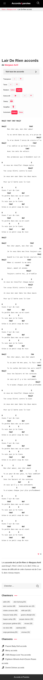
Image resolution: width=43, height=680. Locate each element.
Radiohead (20, 628)
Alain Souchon (9, 606)
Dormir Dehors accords (14, 668)
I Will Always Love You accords (18, 655)
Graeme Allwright (28, 615)
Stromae (25, 632)
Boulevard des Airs (26, 606)
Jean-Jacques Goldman (12, 623)
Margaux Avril (11, 65)
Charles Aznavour (10, 610)
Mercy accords (11, 651)
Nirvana (28, 623)
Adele (6, 602)
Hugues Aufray (9, 619)
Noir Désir (7, 628)
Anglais (19, 90)
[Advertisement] (21, 33)
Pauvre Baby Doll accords (16, 646)
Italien (13, 90)
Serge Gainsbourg (10, 632)
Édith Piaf (25, 610)
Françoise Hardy (10, 615)
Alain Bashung (20, 602)
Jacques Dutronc (26, 619)
